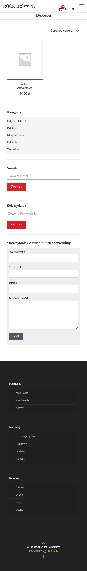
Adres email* (15, 267)
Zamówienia (22, 400)
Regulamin (21, 444)
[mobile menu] (81, 6)
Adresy (20, 408)
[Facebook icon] (43, 556)
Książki (11, 128)
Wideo (11, 149)
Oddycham (24, 88)
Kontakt (20, 459)
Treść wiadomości (18, 298)
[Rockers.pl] (19, 6)
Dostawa (20, 451)
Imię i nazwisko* (17, 252)
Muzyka (11, 135)
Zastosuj (16, 187)
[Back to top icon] (43, 543)
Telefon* (13, 283)
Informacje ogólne (25, 436)
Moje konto (22, 393)
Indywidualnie (14, 121)
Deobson (24, 84)
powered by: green (43, 551)
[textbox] (44, 176)
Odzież (11, 142)
